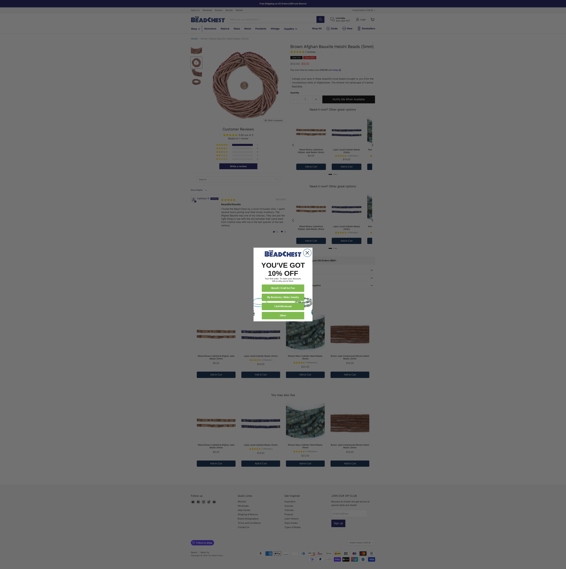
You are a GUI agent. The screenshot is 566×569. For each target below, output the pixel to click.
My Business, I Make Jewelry (283, 297)
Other (283, 315)
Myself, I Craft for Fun (283, 288)
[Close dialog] (307, 253)
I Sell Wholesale (283, 306)
